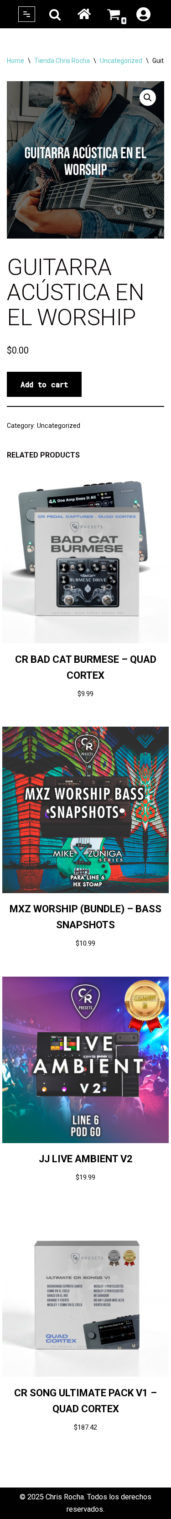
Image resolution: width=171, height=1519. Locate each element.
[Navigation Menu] (26, 14)
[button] (148, 97)
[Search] (55, 14)
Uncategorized (121, 60)
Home (84, 14)
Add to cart (44, 384)
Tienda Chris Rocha (62, 60)
